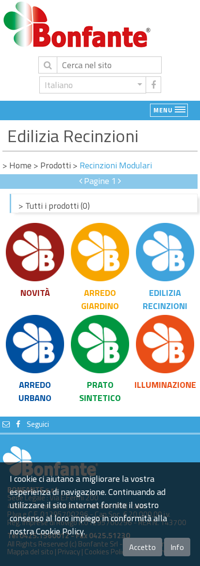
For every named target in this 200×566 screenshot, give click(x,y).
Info (177, 547)
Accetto (142, 547)
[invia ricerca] (47, 64)
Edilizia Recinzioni (165, 299)
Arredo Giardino (100, 299)
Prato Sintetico (100, 391)
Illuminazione (165, 384)
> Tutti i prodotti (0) (54, 205)
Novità (35, 292)
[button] (92, 84)
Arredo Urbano (34, 391)
